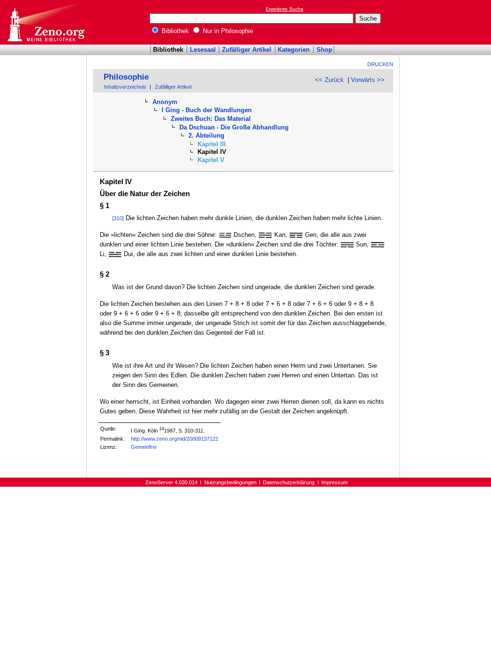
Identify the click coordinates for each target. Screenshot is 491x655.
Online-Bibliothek (45, 22)
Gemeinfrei (143, 447)
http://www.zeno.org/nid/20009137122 (174, 439)
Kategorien (294, 49)
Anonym (164, 101)
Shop (324, 49)
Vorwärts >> (368, 79)
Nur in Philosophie (227, 31)
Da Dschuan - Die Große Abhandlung (234, 127)
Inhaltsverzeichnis (125, 87)
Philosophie (126, 77)
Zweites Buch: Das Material (211, 118)
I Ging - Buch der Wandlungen (207, 110)
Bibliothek (174, 31)
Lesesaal (203, 49)
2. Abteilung (206, 135)
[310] (118, 218)
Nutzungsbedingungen (230, 482)
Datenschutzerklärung (289, 482)
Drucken (380, 64)
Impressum (334, 482)
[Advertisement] (447, 22)
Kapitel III (212, 144)
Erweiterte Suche (285, 9)
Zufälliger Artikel (246, 49)
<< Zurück (329, 79)
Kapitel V (211, 160)
